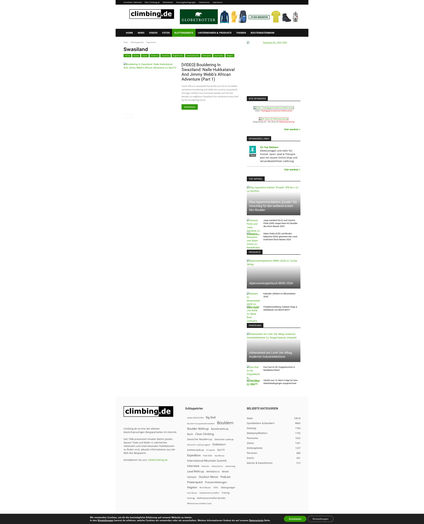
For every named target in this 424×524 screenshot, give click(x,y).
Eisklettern (219, 444)
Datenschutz (204, 2)
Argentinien (178, 55)
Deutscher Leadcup (224, 439)
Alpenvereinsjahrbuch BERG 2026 (271, 283)
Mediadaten (168, 2)
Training (226, 492)
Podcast (225, 476)
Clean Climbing (204, 434)
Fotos (166, 32)
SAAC (215, 487)
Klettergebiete (183, 32)
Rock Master (205, 487)
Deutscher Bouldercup (199, 439)
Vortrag (191, 498)
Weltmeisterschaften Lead (199, 503)
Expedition (194, 455)
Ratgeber (192, 487)
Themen (241, 32)
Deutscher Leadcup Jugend (198, 444)
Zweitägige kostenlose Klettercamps (276, 111)
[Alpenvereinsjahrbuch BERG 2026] (273, 274)
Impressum (217, 2)
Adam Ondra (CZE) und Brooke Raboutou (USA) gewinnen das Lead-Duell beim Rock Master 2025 (280, 236)
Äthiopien (207, 55)
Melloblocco (213, 471)
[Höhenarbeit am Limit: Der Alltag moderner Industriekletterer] (273, 347)
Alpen (144, 55)
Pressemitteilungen (216, 482)
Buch (190, 434)
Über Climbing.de (152, 2)
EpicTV (221, 449)
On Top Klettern (269, 147)
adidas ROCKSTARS (195, 417)
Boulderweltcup (220, 428)
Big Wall (211, 417)
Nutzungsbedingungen (186, 2)
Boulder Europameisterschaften (201, 423)
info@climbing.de (157, 459)
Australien (218, 55)
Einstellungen (105, 520)
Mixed (225, 471)
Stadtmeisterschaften (209, 492)
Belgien (230, 55)
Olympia (191, 476)
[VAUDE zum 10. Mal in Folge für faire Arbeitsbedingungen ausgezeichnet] (253, 383)
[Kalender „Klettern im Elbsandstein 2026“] (253, 300)
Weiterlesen (189, 107)
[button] (296, 33)
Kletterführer (217, 466)
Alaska (136, 55)
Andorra (154, 55)
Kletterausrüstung (286, 122)
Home (129, 32)
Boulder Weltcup (198, 428)
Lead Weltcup (195, 471)
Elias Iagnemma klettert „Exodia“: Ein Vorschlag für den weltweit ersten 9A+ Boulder (273, 206)
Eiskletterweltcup (195, 449)
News (141, 32)
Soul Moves (192, 493)
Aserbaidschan (192, 55)
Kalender (205, 466)
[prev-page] (126, 116)
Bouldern (225, 423)
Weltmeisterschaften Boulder (211, 498)
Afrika (127, 55)
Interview (193, 466)
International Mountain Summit (207, 460)
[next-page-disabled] (131, 116)
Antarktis (165, 55)
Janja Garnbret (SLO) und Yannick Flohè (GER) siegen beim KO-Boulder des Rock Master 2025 (280, 223)
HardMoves (219, 455)
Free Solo (207, 455)
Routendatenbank (262, 32)
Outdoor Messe (208, 477)
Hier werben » (292, 129)
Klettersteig (230, 466)
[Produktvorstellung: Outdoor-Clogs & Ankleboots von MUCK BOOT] (253, 313)
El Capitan (210, 450)
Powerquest (195, 482)
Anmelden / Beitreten (133, 2)
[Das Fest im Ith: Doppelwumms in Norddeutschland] (253, 375)
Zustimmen (295, 519)
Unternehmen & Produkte (215, 32)
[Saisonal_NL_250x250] (273, 67)
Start (126, 42)
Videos (153, 32)
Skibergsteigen (228, 487)
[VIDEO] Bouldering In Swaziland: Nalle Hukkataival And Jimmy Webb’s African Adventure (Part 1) (208, 72)
